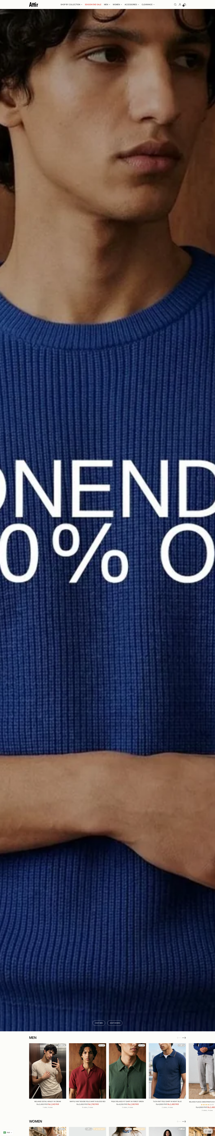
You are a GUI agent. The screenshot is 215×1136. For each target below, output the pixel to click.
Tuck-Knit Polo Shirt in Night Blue (167, 1101)
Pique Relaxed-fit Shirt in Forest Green (127, 1101)
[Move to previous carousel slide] (179, 1038)
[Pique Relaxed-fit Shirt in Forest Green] (127, 1071)
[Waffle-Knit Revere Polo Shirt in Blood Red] (87, 1071)
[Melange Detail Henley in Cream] (47, 1071)
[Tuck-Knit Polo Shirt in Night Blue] (167, 1071)
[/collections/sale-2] (107, 520)
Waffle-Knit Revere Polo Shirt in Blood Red (87, 1101)
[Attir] (33, 4)
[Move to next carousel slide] (184, 1038)
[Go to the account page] (180, 4)
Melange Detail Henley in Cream (47, 1101)
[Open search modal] (175, 4)
